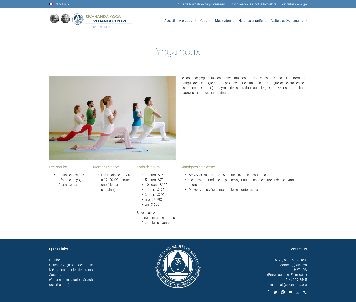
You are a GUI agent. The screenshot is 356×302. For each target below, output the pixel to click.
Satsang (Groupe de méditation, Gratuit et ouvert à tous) (72, 280)
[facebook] (268, 292)
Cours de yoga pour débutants (71, 265)
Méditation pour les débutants (71, 270)
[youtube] (290, 292)
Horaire (54, 260)
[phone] (305, 292)
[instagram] (283, 292)
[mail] (297, 292)
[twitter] (275, 292)
